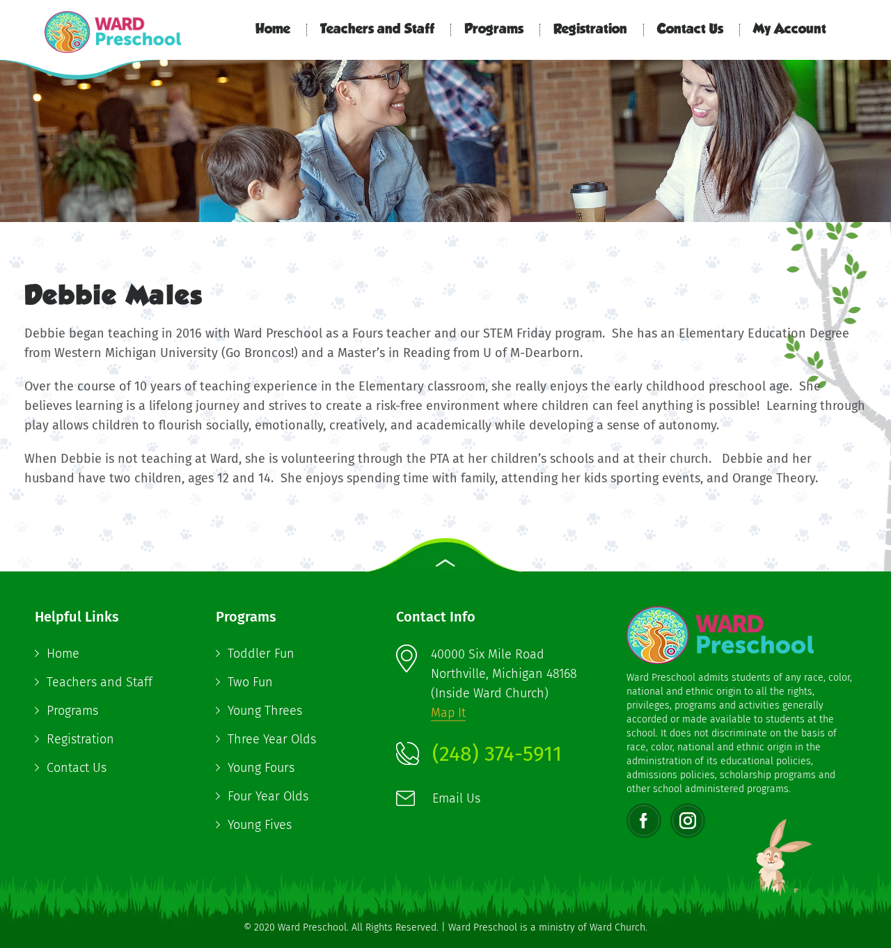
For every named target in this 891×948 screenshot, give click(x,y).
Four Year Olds (268, 796)
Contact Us (690, 30)
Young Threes (265, 710)
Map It (448, 712)
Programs (493, 30)
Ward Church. (618, 927)
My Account (789, 30)
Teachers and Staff (377, 30)
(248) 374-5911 (497, 753)
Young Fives (260, 824)
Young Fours (261, 767)
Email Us (456, 798)
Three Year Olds (272, 739)
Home (272, 30)
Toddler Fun (261, 653)
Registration (590, 30)
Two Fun (250, 682)
